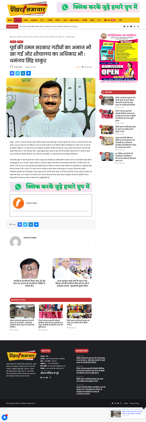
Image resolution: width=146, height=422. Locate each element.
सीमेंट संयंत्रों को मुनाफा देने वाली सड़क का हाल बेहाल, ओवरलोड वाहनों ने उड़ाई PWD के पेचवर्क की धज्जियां (22, 323)
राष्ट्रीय (25, 20)
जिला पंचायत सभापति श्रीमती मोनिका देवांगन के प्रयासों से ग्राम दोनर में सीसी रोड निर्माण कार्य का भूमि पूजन (50, 323)
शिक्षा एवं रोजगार (74, 20)
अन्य (98, 20)
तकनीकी (84, 20)
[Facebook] (41, 377)
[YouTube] (47, 377)
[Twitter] (44, 377)
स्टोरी (120, 20)
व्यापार (65, 20)
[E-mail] (14, 214)
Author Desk (18, 67)
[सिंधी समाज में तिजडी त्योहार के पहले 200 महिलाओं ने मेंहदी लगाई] (79, 311)
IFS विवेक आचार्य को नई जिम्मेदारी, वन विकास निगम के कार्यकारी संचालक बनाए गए (125, 157)
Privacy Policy (134, 403)
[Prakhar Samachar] (27, 9)
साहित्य (92, 20)
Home (13, 37)
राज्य (41, 20)
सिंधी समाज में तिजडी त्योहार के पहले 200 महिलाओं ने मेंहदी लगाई (37, 26)
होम (11, 20)
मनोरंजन (57, 20)
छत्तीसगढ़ (17, 20)
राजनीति (50, 20)
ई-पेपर (110, 20)
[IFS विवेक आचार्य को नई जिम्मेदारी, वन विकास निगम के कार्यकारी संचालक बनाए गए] (107, 156)
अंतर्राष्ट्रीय (34, 20)
